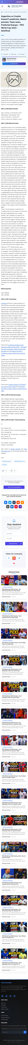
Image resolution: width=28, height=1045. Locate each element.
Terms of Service (5, 1017)
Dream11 (5, 464)
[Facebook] (9, 558)
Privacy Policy (4, 1015)
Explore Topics (4, 1009)
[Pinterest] (14, 563)
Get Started (20, 2)
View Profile (15, 63)
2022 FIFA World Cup (20, 461)
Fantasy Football (8, 12)
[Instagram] (14, 558)
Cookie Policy (4, 1019)
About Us (3, 1003)
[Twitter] (19, 558)
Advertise (3, 1005)
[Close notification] (26, 2)
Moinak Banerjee (11, 58)
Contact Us (4, 1007)
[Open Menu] (2, 6)
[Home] (2, 12)
